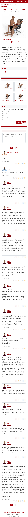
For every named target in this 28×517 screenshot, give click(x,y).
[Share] (26, 6)
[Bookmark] (24, 6)
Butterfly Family (7, 39)
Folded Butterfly (5, 90)
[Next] (16, 148)
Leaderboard (13, 512)
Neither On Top (16, 71)
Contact (22, 512)
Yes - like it (5, 113)
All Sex (3, 71)
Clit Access (4, 75)
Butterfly (9, 4)
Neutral (5, 115)
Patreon (18, 512)
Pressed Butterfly (19, 90)
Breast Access (12, 75)
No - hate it (6, 119)
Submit (18, 122)
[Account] (25, 1)
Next (13, 41)
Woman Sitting (12, 73)
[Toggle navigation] (2, 1)
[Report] (25, 163)
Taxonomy (3, 4)
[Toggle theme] (18, 1)
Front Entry (9, 71)
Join (21, 1)
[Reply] (14, 163)
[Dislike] (18, 163)
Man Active (4, 73)
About (5, 512)
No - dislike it (6, 117)
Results (24, 122)
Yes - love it (6, 111)
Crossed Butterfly (19, 100)
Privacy (8, 512)
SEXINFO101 (9, 1)
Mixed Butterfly (5, 100)
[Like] (16, 163)
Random (21, 41)
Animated (7, 15)
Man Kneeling (19, 73)
